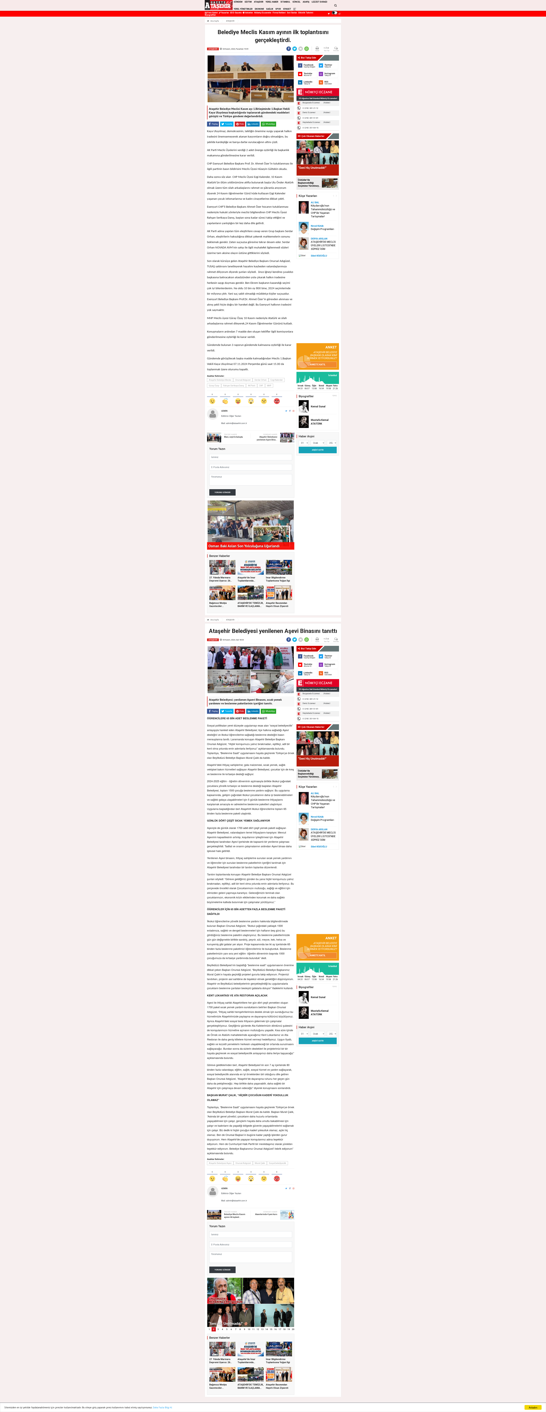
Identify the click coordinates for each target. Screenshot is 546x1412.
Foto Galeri (212, 13)
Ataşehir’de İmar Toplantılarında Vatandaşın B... (246, 580)
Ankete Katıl (317, 364)
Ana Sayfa (214, 21)
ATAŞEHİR (230, 21)
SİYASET (287, 9)
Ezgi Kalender (277, 380)
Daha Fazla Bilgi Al (162, 1407)
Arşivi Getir (317, 450)
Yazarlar (225, 13)
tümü (335, 396)
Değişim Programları (322, 229)
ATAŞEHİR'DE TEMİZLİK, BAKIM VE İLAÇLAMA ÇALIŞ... (250, 606)
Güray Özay (214, 385)
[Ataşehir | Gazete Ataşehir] (219, 5)
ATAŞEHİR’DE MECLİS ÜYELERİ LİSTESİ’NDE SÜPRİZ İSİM (323, 245)
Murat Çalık (260, 1163)
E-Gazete (237, 13)
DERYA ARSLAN (319, 238)
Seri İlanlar (292, 13)
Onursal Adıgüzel (243, 380)
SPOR (278, 9)
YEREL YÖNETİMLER (243, 9)
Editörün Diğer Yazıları (231, 415)
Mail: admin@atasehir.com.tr (234, 423)
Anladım (533, 1407)
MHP (269, 385)
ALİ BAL (315, 202)
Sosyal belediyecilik (277, 1163)
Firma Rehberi (279, 13)
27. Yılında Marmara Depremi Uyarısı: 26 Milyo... (219, 580)
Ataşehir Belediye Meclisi (220, 380)
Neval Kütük (317, 226)
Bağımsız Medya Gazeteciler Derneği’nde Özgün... (220, 606)
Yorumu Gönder (222, 492)
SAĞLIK (269, 9)
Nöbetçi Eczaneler (262, 13)
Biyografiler (210, 15)
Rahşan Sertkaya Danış (233, 385)
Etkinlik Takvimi (305, 13)
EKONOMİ (259, 9)
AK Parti (251, 385)
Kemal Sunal (318, 406)
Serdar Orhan (261, 380)
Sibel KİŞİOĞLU (319, 255)
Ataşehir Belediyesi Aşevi (220, 1163)
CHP (261, 385)
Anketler (249, 13)
